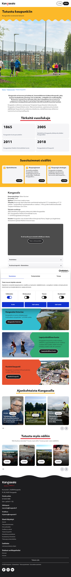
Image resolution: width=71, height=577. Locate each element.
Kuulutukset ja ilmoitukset (8, 537)
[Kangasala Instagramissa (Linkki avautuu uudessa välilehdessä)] (8, 569)
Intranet (4, 556)
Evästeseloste (15, 564)
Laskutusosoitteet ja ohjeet (9, 546)
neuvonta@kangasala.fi (9, 508)
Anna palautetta (6, 527)
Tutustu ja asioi (11, 90)
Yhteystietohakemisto (7, 524)
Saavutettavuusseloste (35, 564)
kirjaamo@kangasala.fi (9, 514)
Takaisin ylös (35, 560)
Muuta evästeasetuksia (35, 241)
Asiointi (4, 522)
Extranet (4, 553)
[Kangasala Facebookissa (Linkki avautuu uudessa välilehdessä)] (4, 569)
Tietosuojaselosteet (24, 564)
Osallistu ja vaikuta (7, 529)
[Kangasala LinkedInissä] (12, 569)
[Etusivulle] (8, 4)
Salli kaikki (58, 304)
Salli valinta (35, 304)
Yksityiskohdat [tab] (35, 276)
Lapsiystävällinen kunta (48, 351)
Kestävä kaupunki (13, 376)
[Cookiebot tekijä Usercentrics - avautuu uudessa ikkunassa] (61, 271)
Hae (60, 3)
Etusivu (4, 90)
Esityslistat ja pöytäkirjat (8, 534)
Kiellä (13, 304)
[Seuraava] (66, 428)
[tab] (4, 428)
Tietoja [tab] (59, 276)
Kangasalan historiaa (14, 322)
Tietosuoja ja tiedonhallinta (9, 539)
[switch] (26, 297)
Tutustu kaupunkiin (7, 532)
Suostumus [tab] (12, 276)
